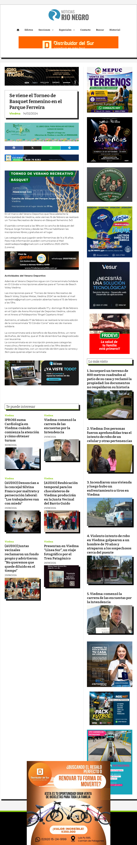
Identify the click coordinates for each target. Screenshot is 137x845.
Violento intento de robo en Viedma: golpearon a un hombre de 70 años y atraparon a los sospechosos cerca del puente (109, 544)
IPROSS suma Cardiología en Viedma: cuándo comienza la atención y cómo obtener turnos (22, 430)
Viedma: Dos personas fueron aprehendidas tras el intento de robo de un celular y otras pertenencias (109, 435)
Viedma (14, 113)
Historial (114, 29)
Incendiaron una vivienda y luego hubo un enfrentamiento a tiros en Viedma (109, 488)
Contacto (85, 29)
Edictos (29, 29)
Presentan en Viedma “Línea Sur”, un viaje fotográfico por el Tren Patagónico (61, 552)
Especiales (65, 29)
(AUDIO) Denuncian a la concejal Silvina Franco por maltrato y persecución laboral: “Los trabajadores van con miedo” (22, 493)
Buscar (100, 29)
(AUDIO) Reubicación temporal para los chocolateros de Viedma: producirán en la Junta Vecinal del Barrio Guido (61, 493)
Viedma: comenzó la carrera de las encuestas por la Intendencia (60, 426)
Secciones (44, 29)
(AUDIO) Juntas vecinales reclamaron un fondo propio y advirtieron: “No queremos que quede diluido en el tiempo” (22, 558)
